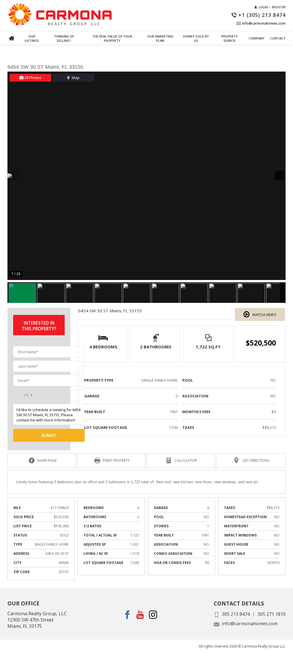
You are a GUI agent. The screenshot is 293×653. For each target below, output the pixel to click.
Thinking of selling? (64, 38)
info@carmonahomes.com (250, 623)
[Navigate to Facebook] (127, 614)
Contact (278, 38)
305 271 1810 (272, 614)
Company (256, 38)
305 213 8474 (236, 614)
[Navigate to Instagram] (153, 614)
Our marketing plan (160, 38)
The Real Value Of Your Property (112, 38)
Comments (17, 45)
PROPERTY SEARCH (229, 38)
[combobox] (24, 395)
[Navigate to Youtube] (140, 614)
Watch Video (264, 314)
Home (11, 38)
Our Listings (32, 38)
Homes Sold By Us (196, 38)
